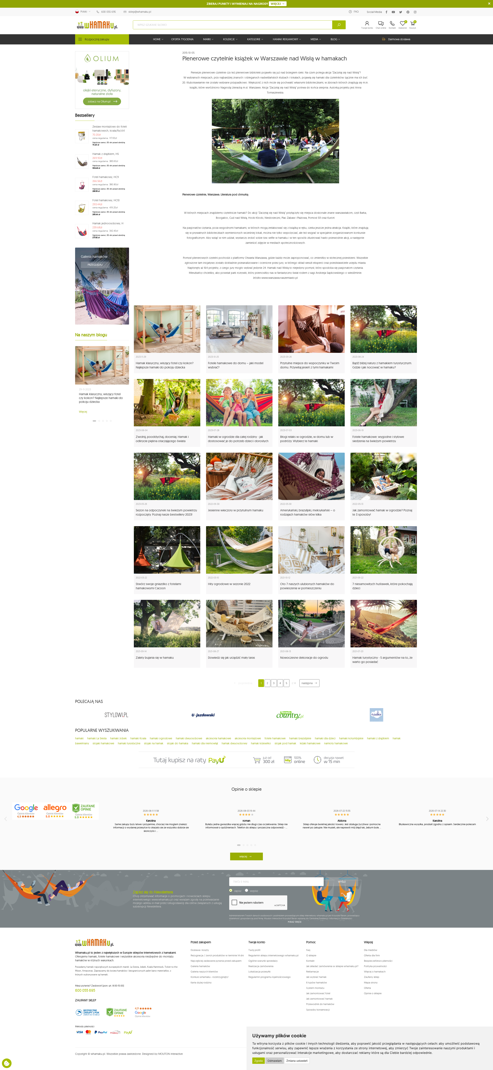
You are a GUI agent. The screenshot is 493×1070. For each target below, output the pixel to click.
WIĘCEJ (276, 4)
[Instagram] (416, 12)
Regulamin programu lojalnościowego (269, 976)
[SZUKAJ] (339, 24)
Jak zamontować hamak (319, 998)
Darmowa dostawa (399, 39)
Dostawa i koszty (200, 949)
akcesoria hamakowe (218, 738)
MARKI (207, 39)
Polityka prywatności (375, 966)
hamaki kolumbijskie (351, 738)
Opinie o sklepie (372, 993)
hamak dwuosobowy (234, 743)
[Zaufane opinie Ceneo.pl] (116, 1012)
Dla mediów (370, 949)
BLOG (334, 39)
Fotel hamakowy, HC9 (105, 177)
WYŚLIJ (342, 881)
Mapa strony (371, 982)
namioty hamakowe (336, 743)
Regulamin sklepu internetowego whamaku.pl (273, 955)
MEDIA (314, 39)
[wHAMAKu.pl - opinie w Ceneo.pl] (84, 811)
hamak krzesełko (261, 743)
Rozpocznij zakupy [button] (97, 39)
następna (307, 683)
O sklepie (311, 955)
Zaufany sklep (371, 976)
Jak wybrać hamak (316, 976)
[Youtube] (394, 12)
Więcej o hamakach (375, 971)
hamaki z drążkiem (378, 738)
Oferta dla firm (372, 955)
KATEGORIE (253, 39)
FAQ (356, 11)
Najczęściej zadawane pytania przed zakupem (216, 960)
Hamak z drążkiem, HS (105, 154)
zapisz (237, 891)
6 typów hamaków (316, 982)
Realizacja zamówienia (260, 966)
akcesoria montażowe (248, 738)
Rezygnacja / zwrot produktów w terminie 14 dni (217, 955)
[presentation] (6, 819)
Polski (83, 11)
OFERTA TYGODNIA (182, 39)
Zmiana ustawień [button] (297, 1060)
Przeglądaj (95, 264)
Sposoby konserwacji (318, 1009)
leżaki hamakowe (310, 743)
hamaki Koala (138, 738)
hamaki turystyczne (129, 743)
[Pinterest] (409, 12)
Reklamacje (312, 971)
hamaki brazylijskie (300, 738)
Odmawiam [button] (274, 1060)
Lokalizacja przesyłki (259, 971)
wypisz (254, 891)
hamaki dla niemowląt (205, 743)
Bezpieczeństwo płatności (378, 960)
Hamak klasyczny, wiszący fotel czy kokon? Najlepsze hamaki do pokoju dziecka (101, 398)
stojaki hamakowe (103, 743)
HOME (157, 39)
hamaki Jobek (118, 738)
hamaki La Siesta (96, 738)
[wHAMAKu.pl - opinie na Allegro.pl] (55, 811)
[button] (367, 25)
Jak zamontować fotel (318, 993)
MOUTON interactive (170, 1054)
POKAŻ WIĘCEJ (295, 922)
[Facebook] (387, 12)
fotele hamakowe (275, 738)
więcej (243, 856)
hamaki (79, 738)
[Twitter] (401, 12)
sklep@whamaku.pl (139, 11)
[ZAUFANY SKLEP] (87, 1012)
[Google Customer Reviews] (145, 1012)
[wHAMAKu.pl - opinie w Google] (26, 811)
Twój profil (254, 949)
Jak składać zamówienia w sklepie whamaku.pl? (332, 966)
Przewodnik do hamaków (320, 1004)
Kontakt (310, 960)
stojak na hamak (153, 743)
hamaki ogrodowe (161, 738)
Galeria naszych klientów (204, 971)
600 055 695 (108, 11)
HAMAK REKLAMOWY (285, 39)
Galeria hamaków (94, 256)
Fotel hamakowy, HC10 (106, 200)
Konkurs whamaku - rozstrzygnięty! (209, 976)
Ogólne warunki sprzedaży (263, 960)
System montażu (315, 987)
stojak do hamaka (177, 743)
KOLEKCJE (229, 39)
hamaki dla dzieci (325, 738)
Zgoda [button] (258, 1060)
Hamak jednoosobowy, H (107, 223)
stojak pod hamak (285, 743)
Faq (308, 949)
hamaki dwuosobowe (189, 738)
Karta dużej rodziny (201, 982)
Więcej (83, 411)
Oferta (367, 987)
